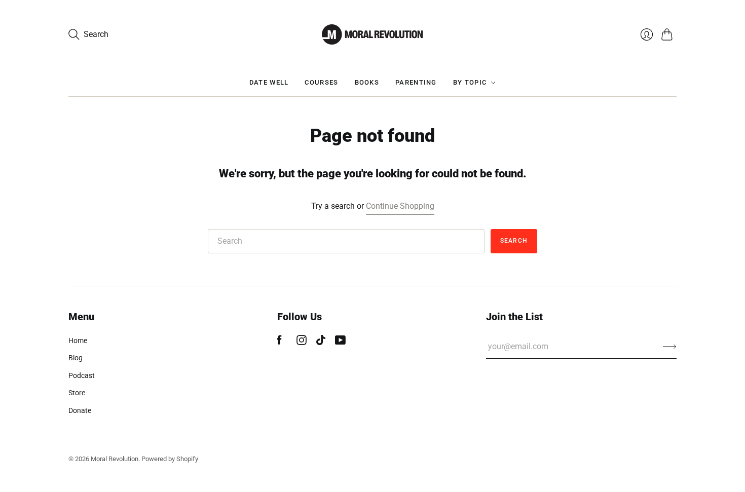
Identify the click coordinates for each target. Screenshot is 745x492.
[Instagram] (301, 342)
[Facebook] (279, 342)
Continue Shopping (400, 206)
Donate (79, 410)
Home (77, 340)
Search (514, 240)
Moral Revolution (114, 459)
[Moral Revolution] (372, 34)
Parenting (416, 82)
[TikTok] (321, 342)
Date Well (269, 82)
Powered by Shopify (169, 459)
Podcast (81, 375)
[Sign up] (670, 346)
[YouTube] (340, 342)
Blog (75, 358)
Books (367, 82)
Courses (321, 82)
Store (76, 393)
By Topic (470, 82)
